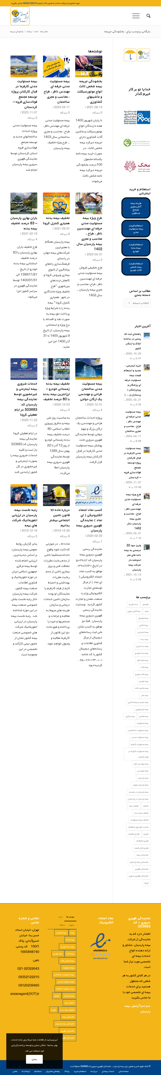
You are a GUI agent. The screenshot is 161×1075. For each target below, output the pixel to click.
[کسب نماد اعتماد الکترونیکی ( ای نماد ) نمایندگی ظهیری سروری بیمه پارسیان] (88, 495)
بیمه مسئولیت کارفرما (140, 744)
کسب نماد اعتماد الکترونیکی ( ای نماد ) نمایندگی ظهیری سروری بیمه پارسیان (89, 520)
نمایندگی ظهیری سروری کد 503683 (95, 1066)
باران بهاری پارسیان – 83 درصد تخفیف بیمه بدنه (23, 223)
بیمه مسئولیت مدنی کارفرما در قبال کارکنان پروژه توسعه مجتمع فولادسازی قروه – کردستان (24, 93)
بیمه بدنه (144, 639)
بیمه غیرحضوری (142, 709)
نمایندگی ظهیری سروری (139, 875)
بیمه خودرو (144, 681)
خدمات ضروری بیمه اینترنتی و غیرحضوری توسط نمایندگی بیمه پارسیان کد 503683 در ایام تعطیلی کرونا (25, 399)
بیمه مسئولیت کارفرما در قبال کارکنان (138, 754)
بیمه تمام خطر (143, 660)
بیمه (147, 611)
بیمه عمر (145, 695)
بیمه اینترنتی (143, 632)
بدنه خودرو (133, 604)
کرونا (146, 883)
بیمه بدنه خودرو (142, 653)
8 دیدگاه (65, 234)
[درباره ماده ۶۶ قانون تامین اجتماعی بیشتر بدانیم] (56, 495)
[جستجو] (146, 16)
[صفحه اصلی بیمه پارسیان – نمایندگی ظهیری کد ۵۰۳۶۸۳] (20, 16)
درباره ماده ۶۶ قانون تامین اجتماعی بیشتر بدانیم (59, 517)
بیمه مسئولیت (143, 723)
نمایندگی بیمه (143, 854)
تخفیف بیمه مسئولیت (140, 819)
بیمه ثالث (145, 667)
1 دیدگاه (97, 541)
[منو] (137, 16)
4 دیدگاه (32, 239)
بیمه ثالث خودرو (142, 674)
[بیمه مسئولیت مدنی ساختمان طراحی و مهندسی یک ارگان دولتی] (88, 369)
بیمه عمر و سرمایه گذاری (138, 702)
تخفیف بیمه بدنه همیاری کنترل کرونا (56, 220)
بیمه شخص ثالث (142, 688)
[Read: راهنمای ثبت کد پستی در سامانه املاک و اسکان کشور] (147, 336)
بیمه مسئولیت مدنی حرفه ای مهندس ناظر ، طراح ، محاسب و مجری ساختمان (57, 91)
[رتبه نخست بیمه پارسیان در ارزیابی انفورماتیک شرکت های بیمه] (23, 495)
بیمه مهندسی (143, 770)
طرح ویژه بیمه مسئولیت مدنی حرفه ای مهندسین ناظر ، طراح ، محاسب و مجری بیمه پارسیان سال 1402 (89, 233)
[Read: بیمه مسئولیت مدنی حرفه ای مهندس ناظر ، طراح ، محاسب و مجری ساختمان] (147, 413)
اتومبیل (145, 604)
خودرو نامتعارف (142, 840)
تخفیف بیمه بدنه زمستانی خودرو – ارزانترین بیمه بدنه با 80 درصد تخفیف (56, 391)
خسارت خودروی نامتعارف (138, 827)
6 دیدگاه (65, 536)
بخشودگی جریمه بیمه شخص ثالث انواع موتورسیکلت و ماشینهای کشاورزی (89, 91)
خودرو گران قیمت (141, 848)
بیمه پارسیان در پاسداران (138, 798)
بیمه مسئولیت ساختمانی (138, 730)
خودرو (146, 834)
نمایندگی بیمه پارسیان (139, 862)
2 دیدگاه (32, 425)
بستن (34, 1059)
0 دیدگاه (97, 113)
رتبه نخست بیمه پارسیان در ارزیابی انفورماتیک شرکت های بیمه (24, 517)
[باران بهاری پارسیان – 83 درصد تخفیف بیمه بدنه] (23, 203)
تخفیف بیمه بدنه (141, 813)
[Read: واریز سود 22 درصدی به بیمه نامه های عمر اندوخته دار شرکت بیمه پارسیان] (147, 547)
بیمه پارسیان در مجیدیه (139, 792)
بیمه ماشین (144, 716)
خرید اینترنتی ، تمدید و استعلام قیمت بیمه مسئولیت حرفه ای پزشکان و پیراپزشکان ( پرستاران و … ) (132, 380)
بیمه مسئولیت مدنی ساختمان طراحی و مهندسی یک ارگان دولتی (90, 391)
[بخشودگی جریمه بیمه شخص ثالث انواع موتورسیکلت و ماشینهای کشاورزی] (88, 66)
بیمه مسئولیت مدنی (140, 737)
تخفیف (146, 805)
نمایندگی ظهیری (142, 869)
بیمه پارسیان (143, 778)
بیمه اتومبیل (143, 618)
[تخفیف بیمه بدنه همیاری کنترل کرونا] (56, 203)
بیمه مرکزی (130, 716)
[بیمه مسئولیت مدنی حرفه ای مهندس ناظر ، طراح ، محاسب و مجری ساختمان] (56, 66)
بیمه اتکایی (144, 625)
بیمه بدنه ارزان (142, 646)
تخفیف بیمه (134, 805)
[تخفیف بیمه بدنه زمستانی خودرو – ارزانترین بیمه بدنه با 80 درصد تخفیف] (56, 369)
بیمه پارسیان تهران (141, 784)
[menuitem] (146, 16)
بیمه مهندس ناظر (141, 763)
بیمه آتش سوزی (134, 611)
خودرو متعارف (134, 834)
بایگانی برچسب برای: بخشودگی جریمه (127, 31)
